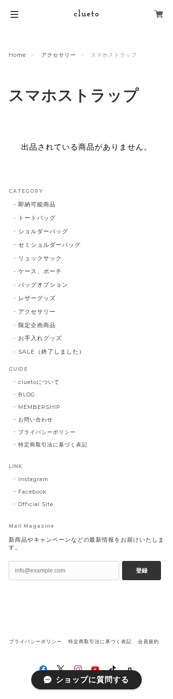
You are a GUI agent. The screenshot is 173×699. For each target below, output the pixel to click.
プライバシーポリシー (47, 432)
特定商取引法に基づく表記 (52, 444)
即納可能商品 (37, 204)
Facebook (32, 491)
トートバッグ (37, 217)
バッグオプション (43, 284)
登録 (142, 570)
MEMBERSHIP (39, 407)
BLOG (26, 394)
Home (17, 54)
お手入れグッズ (40, 338)
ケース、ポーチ (40, 271)
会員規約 (148, 641)
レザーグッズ (37, 298)
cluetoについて (39, 382)
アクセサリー (58, 54)
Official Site (35, 504)
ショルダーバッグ (43, 231)
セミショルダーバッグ (49, 244)
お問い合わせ (35, 419)
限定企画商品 (37, 325)
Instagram (33, 479)
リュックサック (40, 258)
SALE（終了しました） (51, 351)
